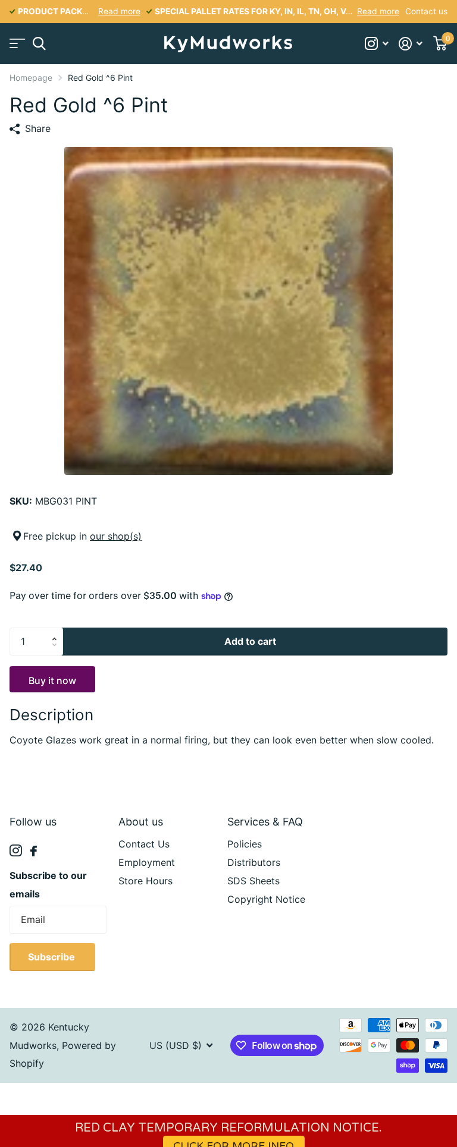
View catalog (16, 43)
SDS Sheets (253, 881)
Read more (119, 11)
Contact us (426, 11)
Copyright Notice (266, 899)
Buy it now (52, 680)
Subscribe (52, 957)
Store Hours (145, 881)
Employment (146, 862)
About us (140, 821)
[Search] (39, 43)
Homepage (31, 78)
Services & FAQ (265, 821)
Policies (244, 844)
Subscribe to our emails (48, 884)
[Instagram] (16, 851)
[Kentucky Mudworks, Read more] (376, 43)
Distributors (253, 862)
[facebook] (33, 851)
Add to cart (250, 641)
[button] (57, 632)
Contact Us (144, 844)
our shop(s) (116, 536)
